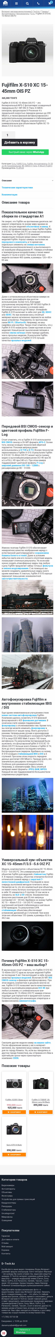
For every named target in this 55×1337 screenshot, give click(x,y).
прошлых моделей (21, 340)
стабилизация (9, 910)
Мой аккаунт (7, 1246)
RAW (37, 769)
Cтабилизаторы (9, 1210)
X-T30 (23, 450)
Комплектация (9, 194)
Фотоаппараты (40, 164)
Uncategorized (8, 1213)
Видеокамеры (8, 1185)
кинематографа (27, 1001)
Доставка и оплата (10, 1239)
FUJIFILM (20, 168)
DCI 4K (41, 988)
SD (43, 312)
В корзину (16, 1112)
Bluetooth (20, 322)
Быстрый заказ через (26, 152)
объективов (32, 226)
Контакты (6, 1254)
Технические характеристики (17, 187)
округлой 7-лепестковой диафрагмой (22, 880)
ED (23, 895)
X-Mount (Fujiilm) (45, 166)
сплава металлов (36, 244)
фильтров (48, 566)
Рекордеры (7, 1206)
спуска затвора (17, 332)
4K (23, 166)
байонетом (40, 874)
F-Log (40, 463)
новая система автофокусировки (19, 715)
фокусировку (9, 725)
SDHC (48, 312)
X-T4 (31, 450)
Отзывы (5, 1243)
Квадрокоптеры (9, 1203)
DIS (41, 754)
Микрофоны (7, 1217)
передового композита (14, 242)
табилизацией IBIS (28, 754)
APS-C (42, 442)
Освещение (7, 1220)
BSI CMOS (7, 442)
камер (44, 226)
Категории (4, 1333)
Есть (14, 164)
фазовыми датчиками (34, 720)
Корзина (5, 1250)
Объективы (7, 1192)
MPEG (43, 769)
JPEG (31, 769)
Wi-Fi (10, 322)
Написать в (23, 1331)
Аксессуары (7, 1196)
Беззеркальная (14, 166)
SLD (17, 895)
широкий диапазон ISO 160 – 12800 (20, 465)
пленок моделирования (15, 568)
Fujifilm (30, 164)
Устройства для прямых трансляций (18, 1199)
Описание (7, 180)
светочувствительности (15, 578)
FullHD (19, 164)
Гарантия (6, 1236)
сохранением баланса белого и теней (25, 554)
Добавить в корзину (19, 142)
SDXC (8, 314)
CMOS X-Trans (31, 166)
